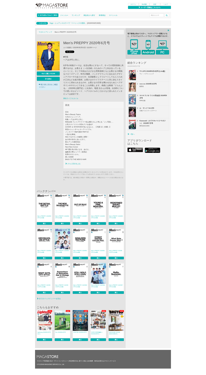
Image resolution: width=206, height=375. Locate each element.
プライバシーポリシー (61, 361)
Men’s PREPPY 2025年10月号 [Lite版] (61, 285)
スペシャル (113, 15)
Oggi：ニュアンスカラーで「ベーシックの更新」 (68, 23)
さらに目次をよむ (74, 164)
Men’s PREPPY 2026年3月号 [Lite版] (62, 251)
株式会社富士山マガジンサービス (105, 361)
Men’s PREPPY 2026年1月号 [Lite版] (98, 251)
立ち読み (48, 79)
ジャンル (63, 15)
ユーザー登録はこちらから (150, 7)
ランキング (76, 15)
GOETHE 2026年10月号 (80, 332)
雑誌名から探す (89, 15)
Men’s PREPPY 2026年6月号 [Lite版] (98, 216)
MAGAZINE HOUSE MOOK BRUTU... (114, 333)
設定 (154, 4)
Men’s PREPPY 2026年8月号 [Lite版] (62, 216)
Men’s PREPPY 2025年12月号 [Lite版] (115, 251)
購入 (44, 223)
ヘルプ (165, 4)
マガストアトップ (45, 32)
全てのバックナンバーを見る (50, 299)
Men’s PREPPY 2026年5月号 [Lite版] (116, 216)
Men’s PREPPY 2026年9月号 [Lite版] (44, 216)
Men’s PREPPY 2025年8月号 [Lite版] (98, 285)
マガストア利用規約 (43, 361)
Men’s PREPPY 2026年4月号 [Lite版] (44, 251)
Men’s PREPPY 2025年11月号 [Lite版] (43, 285)
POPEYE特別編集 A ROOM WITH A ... (96, 333)
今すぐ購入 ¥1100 (48, 74)
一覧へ (132, 134)
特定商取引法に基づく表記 (77, 361)
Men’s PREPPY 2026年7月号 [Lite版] (80, 216)
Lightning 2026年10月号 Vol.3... (44, 333)
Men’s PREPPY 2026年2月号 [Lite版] (80, 251)
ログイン (133, 4)
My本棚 (144, 4)
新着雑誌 (102, 15)
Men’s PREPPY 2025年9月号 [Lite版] (80, 285)
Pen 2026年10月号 (60, 332)
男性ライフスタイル (70, 98)
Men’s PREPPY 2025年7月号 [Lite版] (116, 285)
